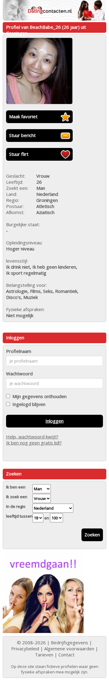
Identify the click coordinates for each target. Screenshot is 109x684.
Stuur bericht (22, 135)
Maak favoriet (23, 116)
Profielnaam (18, 351)
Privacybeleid (25, 648)
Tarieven (44, 655)
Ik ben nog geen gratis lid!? (34, 443)
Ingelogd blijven (27, 404)
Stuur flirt (18, 154)
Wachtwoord (19, 373)
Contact (66, 655)
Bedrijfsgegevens (69, 642)
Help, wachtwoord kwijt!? (32, 437)
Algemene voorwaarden (69, 648)
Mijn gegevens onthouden (38, 396)
